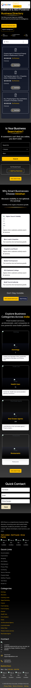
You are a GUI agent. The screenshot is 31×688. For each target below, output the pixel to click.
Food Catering (4, 606)
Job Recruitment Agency (7, 622)
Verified (16, 65)
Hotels (2, 619)
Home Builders (5, 617)
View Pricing (23, 298)
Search (25, 42)
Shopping (3, 558)
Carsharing (4, 569)
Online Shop (4, 628)
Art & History (4, 561)
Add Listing (16, 6)
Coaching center (5, 597)
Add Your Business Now (9, 25)
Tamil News (4, 580)
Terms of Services (5, 572)
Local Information (5, 625)
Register (16, 3)
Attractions (3, 594)
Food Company (5, 608)
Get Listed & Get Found (11, 298)
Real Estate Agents (6, 633)
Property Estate (5, 575)
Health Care (4, 614)
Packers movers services (7, 631)
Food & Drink (4, 555)
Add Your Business (16, 171)
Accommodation (5, 553)
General (3, 611)
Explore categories (7, 29)
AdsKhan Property (5, 578)
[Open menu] (29, 5)
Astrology (3, 592)
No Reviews (15, 58)
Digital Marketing (5, 600)
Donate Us (3, 583)
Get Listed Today (15, 178)
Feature (3, 603)
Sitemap (26, 686)
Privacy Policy (4, 567)
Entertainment (4, 564)
